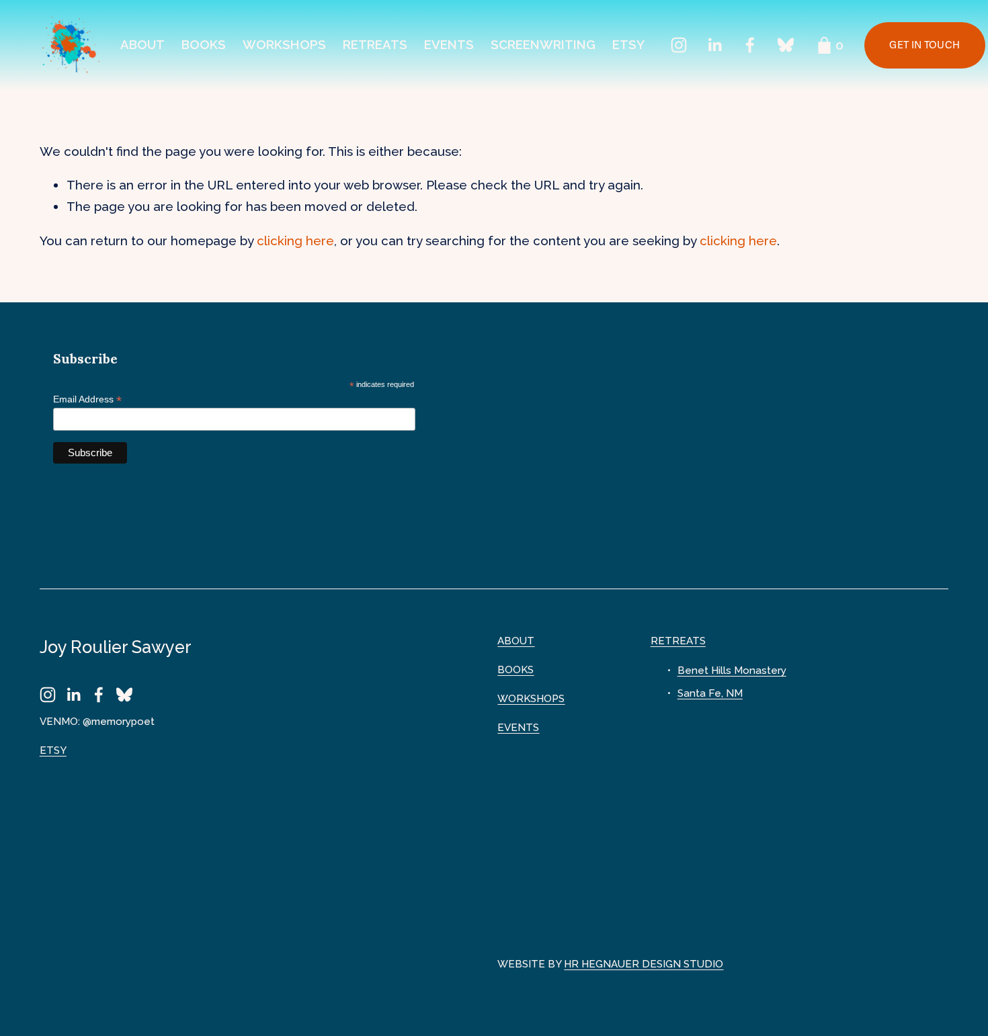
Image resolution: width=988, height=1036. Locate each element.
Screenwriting (543, 44)
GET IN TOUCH (924, 45)
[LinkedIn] (714, 45)
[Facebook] (750, 45)
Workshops (284, 44)
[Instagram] (678, 45)
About (142, 44)
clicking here (295, 240)
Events (449, 44)
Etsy (628, 44)
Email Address (87, 399)
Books (203, 44)
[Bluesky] (785, 45)
